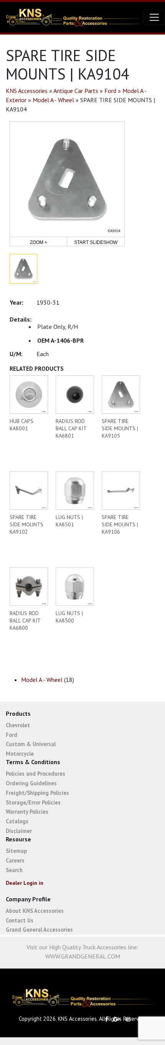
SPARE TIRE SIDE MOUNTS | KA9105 (120, 428)
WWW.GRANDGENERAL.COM (82, 956)
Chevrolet (18, 725)
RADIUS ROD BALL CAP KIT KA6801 (71, 428)
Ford (110, 91)
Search (14, 870)
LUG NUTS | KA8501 (69, 521)
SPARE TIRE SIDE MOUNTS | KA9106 (120, 524)
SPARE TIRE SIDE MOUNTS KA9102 (26, 524)
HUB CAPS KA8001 (21, 425)
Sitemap (16, 850)
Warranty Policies (27, 811)
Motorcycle (20, 753)
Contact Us (19, 920)
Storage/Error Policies (33, 802)
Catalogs (17, 821)
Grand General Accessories (39, 929)
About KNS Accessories (35, 910)
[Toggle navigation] (154, 17)
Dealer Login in (24, 882)
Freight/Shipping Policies (37, 792)
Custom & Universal (31, 744)
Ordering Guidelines (31, 783)
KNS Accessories (27, 91)
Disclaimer (19, 830)
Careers (15, 860)
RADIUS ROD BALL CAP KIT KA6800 (25, 620)
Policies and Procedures (35, 773)
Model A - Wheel (53, 100)
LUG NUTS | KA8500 (69, 617)
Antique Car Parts (75, 91)
